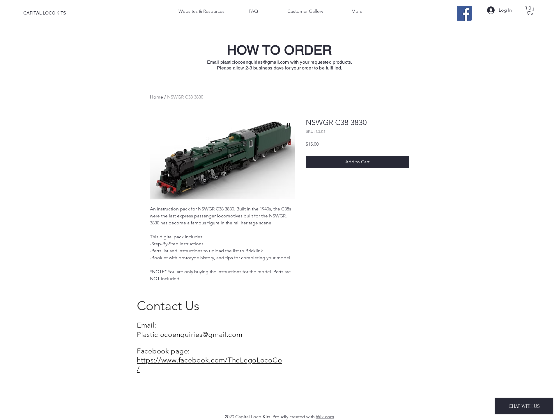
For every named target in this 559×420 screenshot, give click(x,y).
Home (156, 97)
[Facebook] (464, 13)
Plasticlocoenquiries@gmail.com (190, 334)
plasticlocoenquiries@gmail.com (254, 62)
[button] (530, 10)
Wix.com (325, 416)
